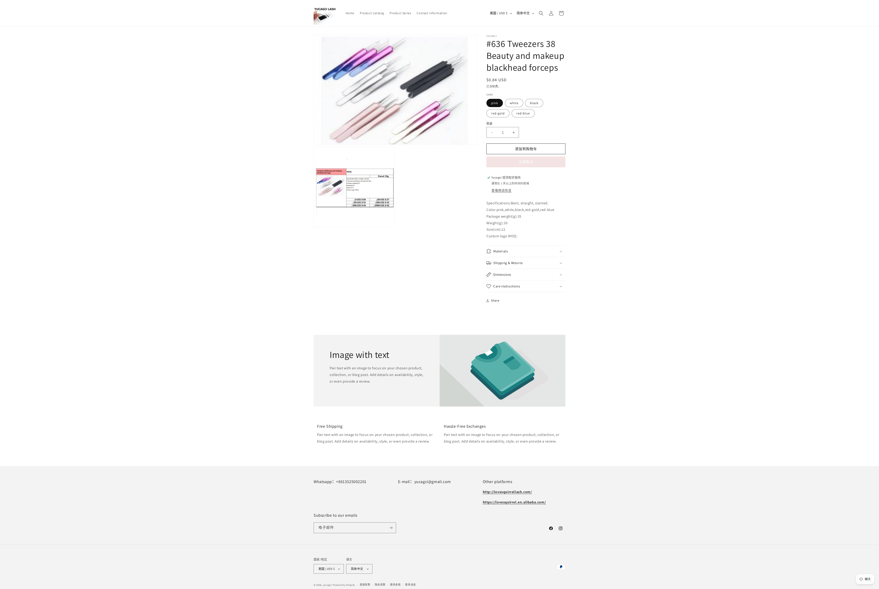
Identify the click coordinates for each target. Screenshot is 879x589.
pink (494, 103)
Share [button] (495, 300)
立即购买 (526, 162)
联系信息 (410, 584)
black (534, 103)
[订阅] (391, 527)
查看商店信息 (501, 190)
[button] (541, 13)
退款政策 (365, 584)
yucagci (327, 584)
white (514, 103)
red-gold (498, 113)
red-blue (523, 113)
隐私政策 (380, 584)
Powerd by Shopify (344, 584)
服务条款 (395, 584)
